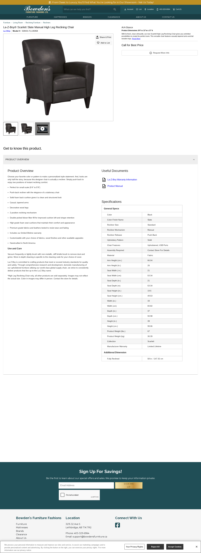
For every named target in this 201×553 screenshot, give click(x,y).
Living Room (18, 23)
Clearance (114, 17)
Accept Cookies (175, 547)
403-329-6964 (81, 533)
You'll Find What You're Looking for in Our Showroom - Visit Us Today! (103, 2)
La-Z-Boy (6, 31)
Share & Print (105, 37)
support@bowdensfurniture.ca (90, 536)
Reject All (155, 547)
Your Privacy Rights (134, 547)
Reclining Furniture (33, 23)
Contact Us (168, 17)
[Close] (197, 547)
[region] (100, 547)
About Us (141, 17)
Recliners (46, 23)
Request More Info (161, 53)
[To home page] (37, 9)
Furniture (32, 17)
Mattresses (60, 17)
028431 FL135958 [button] (30, 31)
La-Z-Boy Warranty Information (122, 179)
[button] (125, 9)
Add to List (105, 43)
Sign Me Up (129, 485)
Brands (87, 17)
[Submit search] (114, 9)
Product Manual (115, 186)
